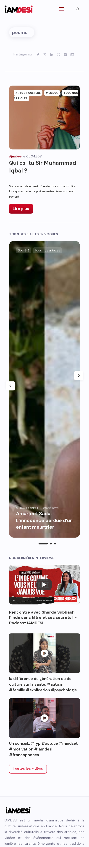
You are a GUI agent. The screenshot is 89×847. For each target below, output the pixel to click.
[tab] (43, 543)
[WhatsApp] (58, 54)
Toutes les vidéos (28, 768)
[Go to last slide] (10, 385)
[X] (44, 54)
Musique (52, 93)
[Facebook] (37, 54)
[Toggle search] (77, 9)
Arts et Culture (28, 93)
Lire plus (21, 208)
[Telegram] (65, 54)
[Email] (72, 54)
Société (23, 250)
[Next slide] (78, 375)
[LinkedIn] (51, 54)
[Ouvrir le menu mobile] (61, 9)
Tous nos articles (47, 250)
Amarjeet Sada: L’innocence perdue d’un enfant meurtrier (44, 520)
